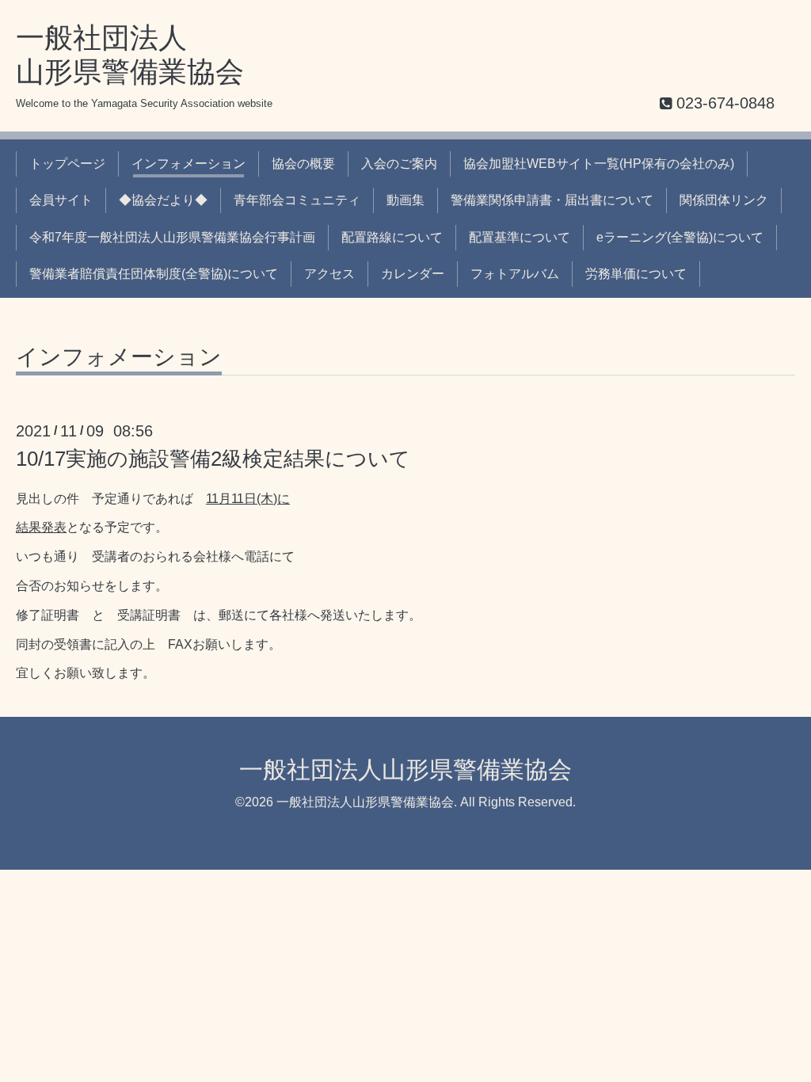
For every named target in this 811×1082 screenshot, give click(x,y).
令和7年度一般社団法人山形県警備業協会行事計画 (172, 237)
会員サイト (61, 200)
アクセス (329, 273)
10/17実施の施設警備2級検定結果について (213, 459)
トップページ (67, 163)
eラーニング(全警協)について (679, 237)
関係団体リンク (724, 200)
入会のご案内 (399, 163)
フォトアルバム (514, 273)
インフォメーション (188, 163)
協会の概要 (303, 163)
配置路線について (392, 237)
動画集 (405, 200)
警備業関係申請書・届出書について (552, 200)
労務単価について (636, 273)
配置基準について (519, 237)
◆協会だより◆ (163, 200)
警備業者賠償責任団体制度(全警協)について (153, 273)
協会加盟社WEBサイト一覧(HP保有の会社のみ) (598, 163)
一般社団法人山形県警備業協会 (405, 769)
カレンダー (412, 273)
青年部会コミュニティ (297, 200)
